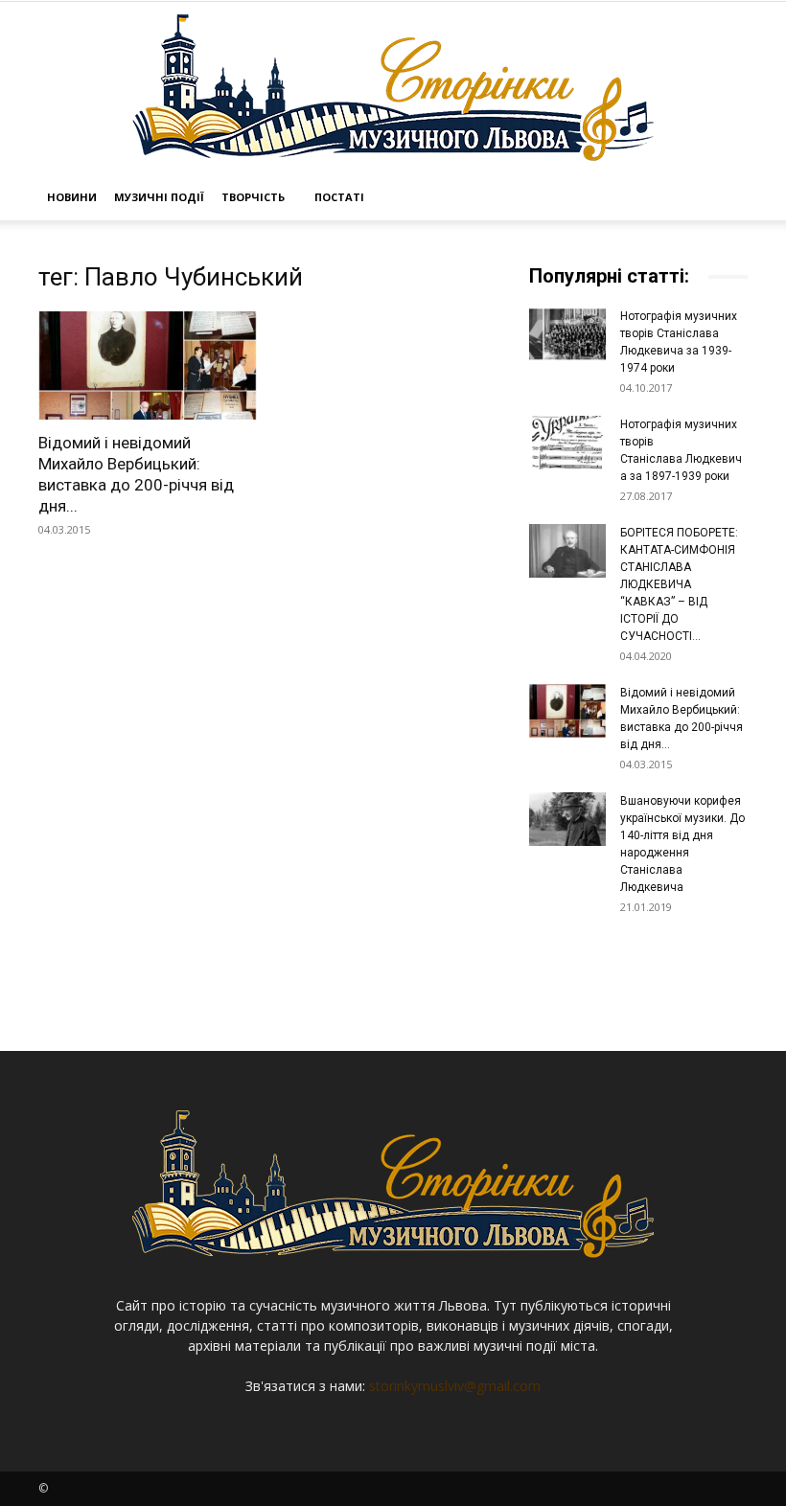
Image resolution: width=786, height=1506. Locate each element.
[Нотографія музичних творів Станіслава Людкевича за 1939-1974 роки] (567, 334)
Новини (72, 197)
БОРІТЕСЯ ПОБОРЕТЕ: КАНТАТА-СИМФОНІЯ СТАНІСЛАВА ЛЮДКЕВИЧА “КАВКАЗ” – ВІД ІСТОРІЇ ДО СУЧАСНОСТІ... (679, 584)
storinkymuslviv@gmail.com (455, 1386)
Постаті (339, 197)
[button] (725, 198)
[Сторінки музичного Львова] (393, 88)
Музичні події (159, 197)
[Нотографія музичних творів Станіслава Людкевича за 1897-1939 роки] (567, 442)
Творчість (253, 197)
